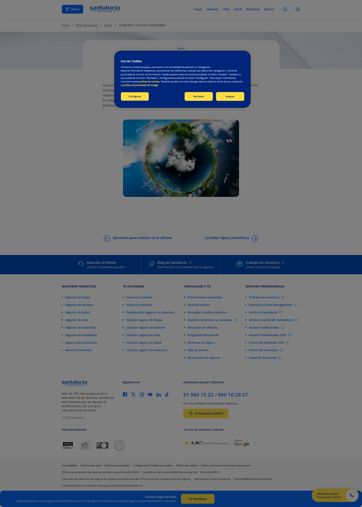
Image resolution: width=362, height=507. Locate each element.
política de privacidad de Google (140, 85)
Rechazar (198, 96)
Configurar (134, 96)
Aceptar (230, 96)
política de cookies (149, 81)
